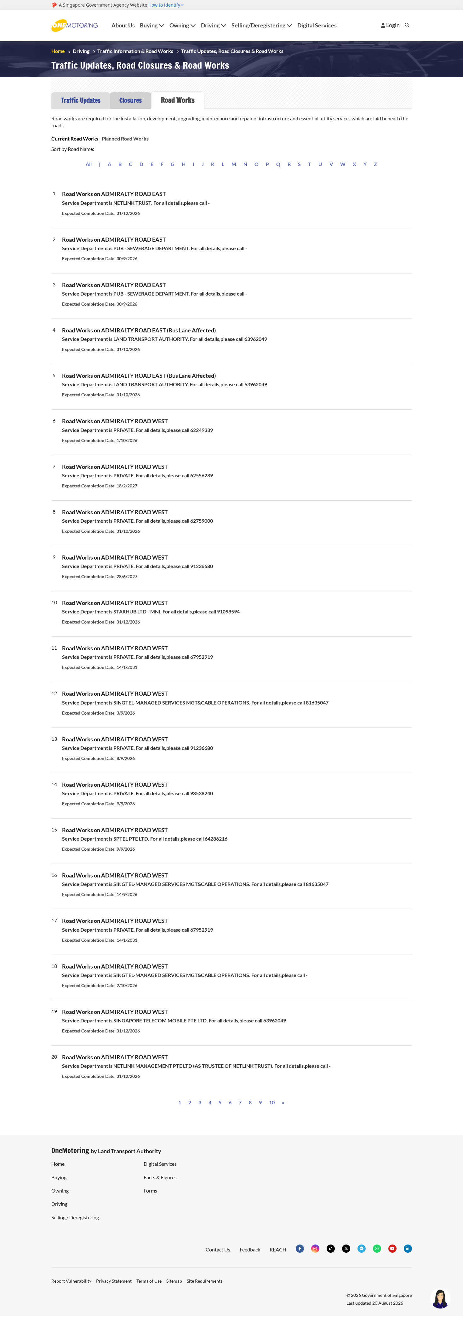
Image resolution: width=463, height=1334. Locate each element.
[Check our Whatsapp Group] (377, 1249)
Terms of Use (150, 1281)
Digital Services (320, 25)
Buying (58, 1177)
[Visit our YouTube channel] (392, 1249)
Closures (130, 100)
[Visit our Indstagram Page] (315, 1249)
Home (58, 51)
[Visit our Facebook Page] (300, 1249)
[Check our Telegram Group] (361, 1249)
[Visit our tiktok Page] (331, 1249)
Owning (59, 1190)
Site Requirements (207, 1281)
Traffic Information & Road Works (138, 51)
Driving (81, 51)
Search (407, 30)
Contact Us (216, 1249)
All (88, 164)
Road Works (178, 100)
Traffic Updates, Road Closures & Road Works (240, 51)
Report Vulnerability (71, 1281)
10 (272, 1102)
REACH (277, 1249)
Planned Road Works (128, 138)
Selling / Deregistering (75, 1217)
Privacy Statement (113, 1281)
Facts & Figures (160, 1177)
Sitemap (176, 1281)
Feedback (249, 1249)
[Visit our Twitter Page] (346, 1249)
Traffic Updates (80, 100)
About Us (123, 25)
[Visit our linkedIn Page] (408, 1249)
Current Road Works (75, 138)
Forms (150, 1190)
